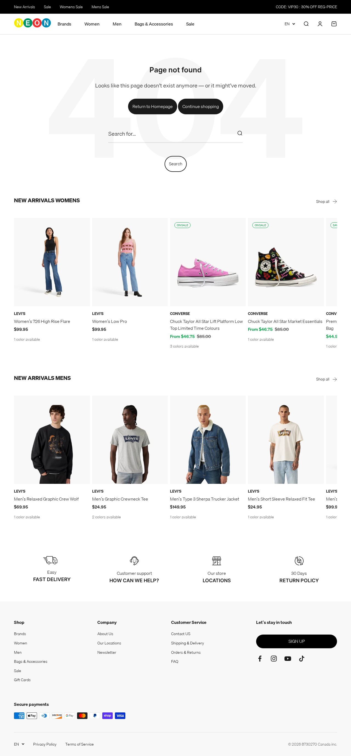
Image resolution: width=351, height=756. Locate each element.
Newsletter (106, 652)
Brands (64, 24)
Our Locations (109, 643)
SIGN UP (296, 641)
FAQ (174, 661)
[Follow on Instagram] (274, 658)
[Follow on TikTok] (301, 658)
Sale (47, 7)
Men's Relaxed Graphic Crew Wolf (46, 498)
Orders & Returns (186, 652)
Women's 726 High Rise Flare (42, 321)
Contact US (180, 634)
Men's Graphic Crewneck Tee (120, 498)
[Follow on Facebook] (260, 658)
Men (117, 24)
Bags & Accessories (154, 24)
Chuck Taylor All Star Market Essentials (285, 321)
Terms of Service (79, 744)
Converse (180, 314)
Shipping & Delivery (187, 643)
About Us (105, 634)
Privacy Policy (44, 744)
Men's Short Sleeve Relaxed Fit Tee (281, 498)
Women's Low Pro (109, 321)
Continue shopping (200, 106)
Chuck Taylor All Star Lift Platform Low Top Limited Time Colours (206, 325)
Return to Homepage (152, 106)
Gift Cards (22, 680)
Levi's (19, 314)
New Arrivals (24, 7)
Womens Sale (71, 7)
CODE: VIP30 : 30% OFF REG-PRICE (306, 7)
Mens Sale (100, 7)
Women (92, 24)
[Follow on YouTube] (287, 658)
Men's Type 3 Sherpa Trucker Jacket (204, 498)
